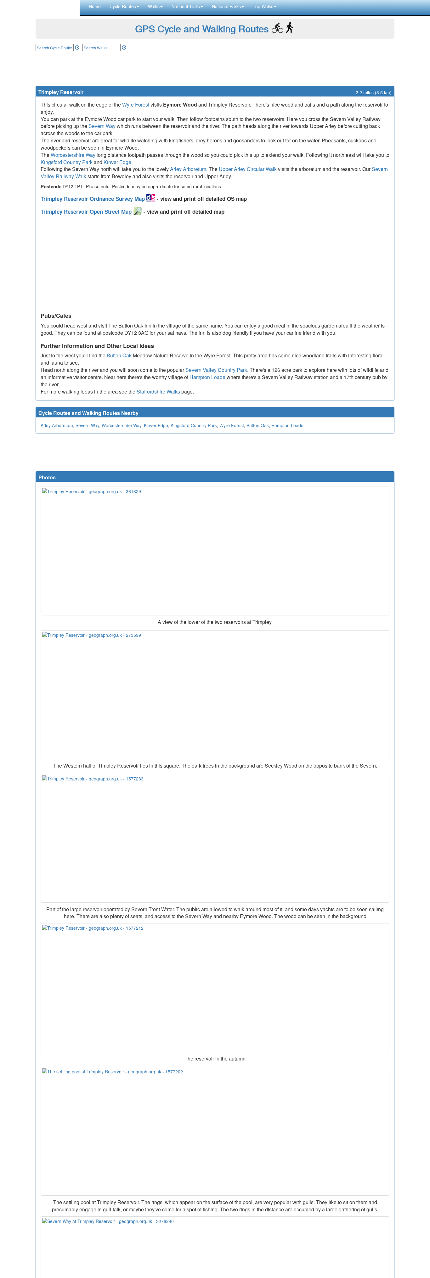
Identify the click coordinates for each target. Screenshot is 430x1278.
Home (95, 6)
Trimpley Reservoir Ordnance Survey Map (93, 198)
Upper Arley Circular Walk (248, 169)
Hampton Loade (207, 377)
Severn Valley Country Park (216, 369)
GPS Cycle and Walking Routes (202, 28)
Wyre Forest (135, 104)
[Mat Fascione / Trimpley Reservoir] (215, 551)
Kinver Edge (117, 162)
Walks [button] (154, 6)
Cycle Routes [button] (123, 6)
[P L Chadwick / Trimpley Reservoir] (215, 838)
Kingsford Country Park (67, 162)
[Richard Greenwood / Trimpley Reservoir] (215, 694)
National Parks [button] (226, 6)
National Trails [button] (186, 6)
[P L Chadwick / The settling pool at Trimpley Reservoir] (215, 1131)
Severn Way (102, 125)
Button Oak (119, 355)
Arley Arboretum (188, 169)
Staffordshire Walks (158, 391)
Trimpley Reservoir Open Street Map (87, 211)
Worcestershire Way (73, 154)
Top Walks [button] (263, 6)
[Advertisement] (215, 68)
